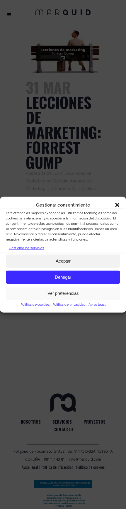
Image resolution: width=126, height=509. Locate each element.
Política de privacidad (69, 304)
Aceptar (63, 260)
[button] (117, 205)
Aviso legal (96, 304)
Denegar (63, 277)
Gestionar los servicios (26, 248)
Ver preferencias (63, 293)
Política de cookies (35, 304)
